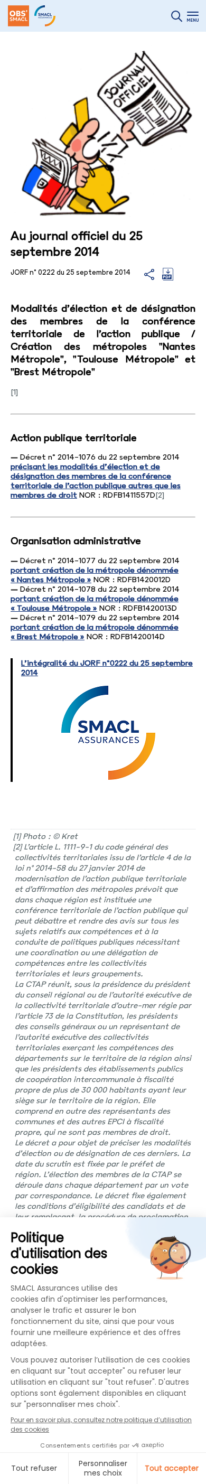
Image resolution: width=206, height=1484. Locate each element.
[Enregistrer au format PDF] (167, 278)
